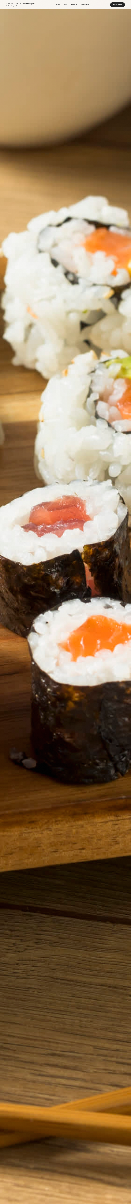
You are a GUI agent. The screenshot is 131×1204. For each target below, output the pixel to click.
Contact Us (85, 5)
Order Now (117, 4)
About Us (74, 5)
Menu (65, 5)
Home (58, 5)
